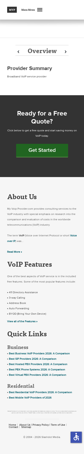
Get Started (42, 150)
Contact (13, 427)
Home (12, 425)
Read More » (14, 251)
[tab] (41, 50)
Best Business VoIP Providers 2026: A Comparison (39, 353)
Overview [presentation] (42, 50)
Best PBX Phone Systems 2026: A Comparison (37, 369)
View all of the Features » (22, 321)
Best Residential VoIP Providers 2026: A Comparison (40, 392)
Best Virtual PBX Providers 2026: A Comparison (37, 374)
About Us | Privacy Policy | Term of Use (42, 425)
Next (65, 52)
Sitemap (26, 427)
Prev (18, 52)
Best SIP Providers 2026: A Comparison (32, 358)
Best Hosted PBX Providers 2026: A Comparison (38, 364)
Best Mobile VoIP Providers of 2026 (30, 397)
